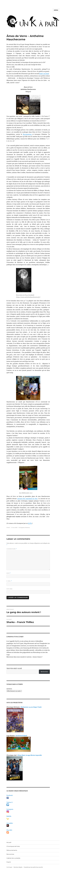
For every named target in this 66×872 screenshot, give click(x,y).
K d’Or (30, 523)
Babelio (9, 816)
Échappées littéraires (24, 527)
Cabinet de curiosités (13, 858)
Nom (9, 573)
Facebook (10, 795)
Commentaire (12, 549)
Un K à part (9, 867)
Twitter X (9, 802)
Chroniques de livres (13, 846)
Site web (9, 588)
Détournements (12, 850)
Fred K (9, 862)
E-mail (9, 581)
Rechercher (44, 671)
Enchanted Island (21, 735)
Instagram (10, 809)
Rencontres (10, 854)
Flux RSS (9, 830)
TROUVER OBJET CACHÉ (14, 668)
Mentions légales (18, 867)
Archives (9, 689)
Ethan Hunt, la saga (30, 755)
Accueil (9, 842)
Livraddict (10, 823)
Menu (56, 10)
